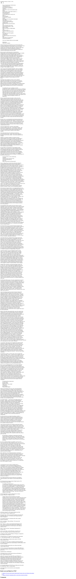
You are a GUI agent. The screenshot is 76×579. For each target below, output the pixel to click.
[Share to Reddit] (3, 3)
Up (3, 574)
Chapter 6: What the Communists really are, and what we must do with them (14, 575)
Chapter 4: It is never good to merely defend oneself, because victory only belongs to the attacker (18, 573)
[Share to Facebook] (1, 3)
